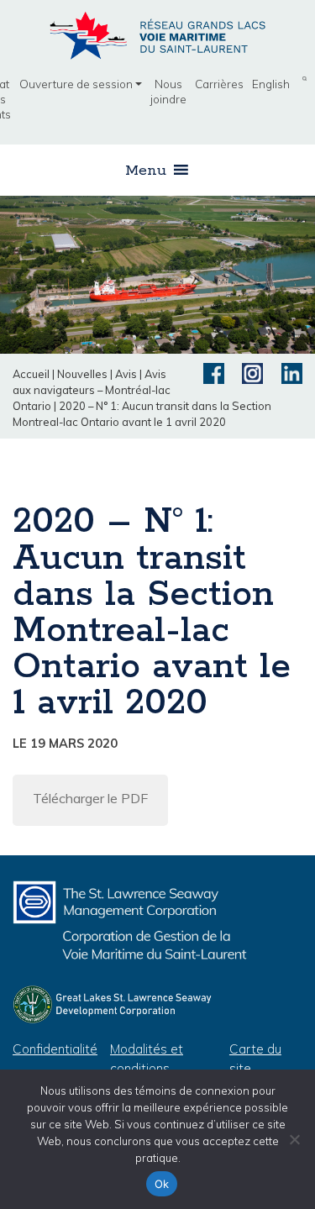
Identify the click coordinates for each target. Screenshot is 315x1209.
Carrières (219, 83)
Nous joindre (168, 91)
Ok (162, 1184)
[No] (294, 1139)
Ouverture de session (76, 83)
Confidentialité (55, 1049)
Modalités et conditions (146, 1058)
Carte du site (255, 1058)
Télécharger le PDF (90, 798)
